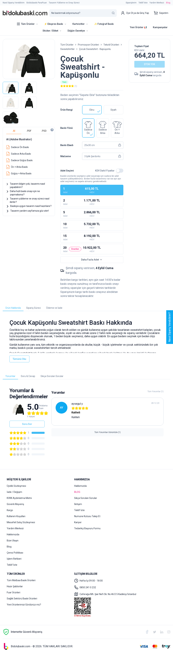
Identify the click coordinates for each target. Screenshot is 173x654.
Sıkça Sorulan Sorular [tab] (52, 376)
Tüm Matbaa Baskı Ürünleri (21, 580)
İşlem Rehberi (14, 558)
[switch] (119, 171)
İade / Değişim (14, 492)
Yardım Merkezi (157, 3)
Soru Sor (27, 424)
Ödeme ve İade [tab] (54, 308)
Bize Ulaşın (12, 540)
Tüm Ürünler (66, 44)
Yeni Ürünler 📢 (138, 27)
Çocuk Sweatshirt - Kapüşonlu (95, 49)
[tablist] (28, 131)
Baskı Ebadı (66, 145)
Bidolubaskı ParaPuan (37, 3)
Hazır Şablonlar (15, 586)
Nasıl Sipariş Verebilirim (13, 3)
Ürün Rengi (66, 109)
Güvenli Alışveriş (15, 504)
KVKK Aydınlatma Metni (19, 498)
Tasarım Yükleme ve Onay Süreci (64, 3)
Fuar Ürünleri (13, 592)
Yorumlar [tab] (10, 376)
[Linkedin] (161, 632)
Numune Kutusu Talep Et (87, 516)
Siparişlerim (131, 3)
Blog (168, 3)
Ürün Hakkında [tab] (13, 308)
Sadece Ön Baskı (20, 147)
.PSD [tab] (43, 130)
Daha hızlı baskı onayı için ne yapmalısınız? (25, 193)
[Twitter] (154, 632)
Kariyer (78, 522)
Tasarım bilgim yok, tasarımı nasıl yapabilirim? (27, 185)
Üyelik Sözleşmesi (16, 486)
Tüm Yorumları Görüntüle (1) (107, 432)
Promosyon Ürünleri (88, 44)
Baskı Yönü (66, 128)
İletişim (78, 504)
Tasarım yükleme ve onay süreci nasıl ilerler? (29, 200)
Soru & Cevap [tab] (28, 376)
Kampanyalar (160, 27)
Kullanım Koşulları (16, 516)
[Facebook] (147, 632)
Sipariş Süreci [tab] (33, 308)
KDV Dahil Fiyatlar (105, 170)
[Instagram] (168, 631)
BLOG (77, 492)
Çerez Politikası (15, 552)
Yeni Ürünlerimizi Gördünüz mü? (24, 604)
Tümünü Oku (19, 359)
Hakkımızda (13, 534)
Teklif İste (143, 3)
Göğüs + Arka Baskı (21, 173)
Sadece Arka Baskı (21, 153)
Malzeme (65, 156)
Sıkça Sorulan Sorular (85, 498)
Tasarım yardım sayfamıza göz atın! (29, 210)
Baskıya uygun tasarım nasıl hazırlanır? (31, 206)
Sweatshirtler (67, 49)
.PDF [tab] (28, 130)
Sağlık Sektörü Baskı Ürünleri (22, 598)
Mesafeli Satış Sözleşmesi (21, 522)
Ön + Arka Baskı (19, 167)
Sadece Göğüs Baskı (22, 160)
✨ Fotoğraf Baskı (104, 24)
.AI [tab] (13, 130)
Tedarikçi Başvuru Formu (87, 528)
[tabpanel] (28, 155)
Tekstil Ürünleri (111, 44)
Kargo (10, 510)
